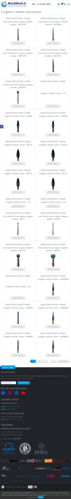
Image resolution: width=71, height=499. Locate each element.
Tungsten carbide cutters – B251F (18, 145)
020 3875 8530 (11, 409)
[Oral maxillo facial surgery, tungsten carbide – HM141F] (53, 260)
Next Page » (63, 361)
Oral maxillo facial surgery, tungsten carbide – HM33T (53, 217)
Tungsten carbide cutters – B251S (53, 173)
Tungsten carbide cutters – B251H (18, 173)
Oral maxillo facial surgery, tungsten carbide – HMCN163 (18, 54)
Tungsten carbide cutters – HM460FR (53, 279)
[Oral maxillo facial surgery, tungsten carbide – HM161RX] (17, 34)
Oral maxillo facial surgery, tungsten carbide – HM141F (53, 249)
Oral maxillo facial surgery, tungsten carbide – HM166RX (53, 23)
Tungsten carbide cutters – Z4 (53, 202)
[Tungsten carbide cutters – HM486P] (17, 346)
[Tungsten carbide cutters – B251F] (17, 154)
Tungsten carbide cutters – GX (18, 286)
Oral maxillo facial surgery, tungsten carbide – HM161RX (18, 23)
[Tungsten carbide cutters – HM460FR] (53, 288)
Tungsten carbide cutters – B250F (18, 116)
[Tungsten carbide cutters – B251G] (53, 154)
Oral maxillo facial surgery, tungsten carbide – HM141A (18, 249)
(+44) (43, 4)
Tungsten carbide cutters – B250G (53, 116)
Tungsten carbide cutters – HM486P (18, 336)
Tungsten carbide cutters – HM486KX (53, 336)
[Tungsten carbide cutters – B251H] (17, 183)
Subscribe (23, 383)
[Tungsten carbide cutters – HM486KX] (53, 346)
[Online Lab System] (65, 4)
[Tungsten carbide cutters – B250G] (53, 125)
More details (18, 43)
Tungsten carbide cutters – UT (53, 93)
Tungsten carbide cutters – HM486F (18, 308)
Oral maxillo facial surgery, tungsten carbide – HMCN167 (53, 54)
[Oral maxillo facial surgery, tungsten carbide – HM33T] (53, 228)
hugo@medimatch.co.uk (13, 419)
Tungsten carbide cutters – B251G (53, 145)
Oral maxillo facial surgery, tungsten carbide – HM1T (18, 217)
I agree (41, 497)
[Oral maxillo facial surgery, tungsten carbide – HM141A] (17, 260)
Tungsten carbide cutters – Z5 (18, 202)
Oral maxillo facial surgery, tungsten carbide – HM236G (18, 86)
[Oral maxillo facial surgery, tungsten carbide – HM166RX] (53, 34)
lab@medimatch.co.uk (12, 407)
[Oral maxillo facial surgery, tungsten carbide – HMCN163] (17, 65)
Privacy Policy (39, 493)
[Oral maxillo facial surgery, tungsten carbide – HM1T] (17, 228)
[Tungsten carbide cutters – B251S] (53, 183)
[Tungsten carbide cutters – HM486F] (17, 317)
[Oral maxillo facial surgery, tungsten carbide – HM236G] (17, 97)
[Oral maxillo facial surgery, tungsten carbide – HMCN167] (53, 65)
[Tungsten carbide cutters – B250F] (17, 125)
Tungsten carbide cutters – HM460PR (53, 308)
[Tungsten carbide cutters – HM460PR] (53, 317)
